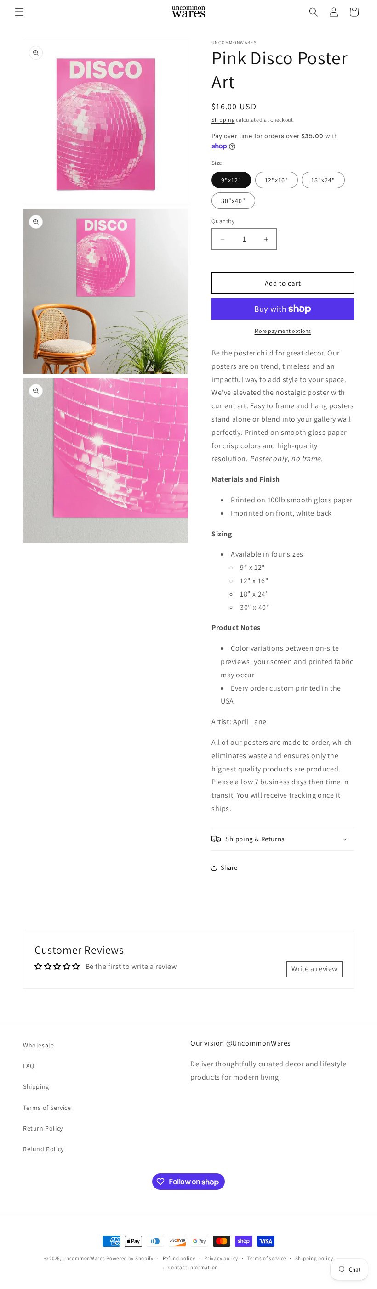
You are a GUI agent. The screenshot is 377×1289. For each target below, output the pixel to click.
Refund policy (179, 1258)
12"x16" (276, 180)
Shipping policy (314, 1258)
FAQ (28, 1066)
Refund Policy (43, 1149)
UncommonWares (84, 1258)
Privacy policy (221, 1258)
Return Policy (43, 1128)
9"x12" (231, 180)
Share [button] (229, 867)
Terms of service (266, 1258)
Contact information (193, 1267)
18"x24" (323, 180)
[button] (19, 12)
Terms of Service (47, 1107)
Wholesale (38, 1045)
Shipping (223, 119)
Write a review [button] (314, 969)
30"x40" (233, 201)
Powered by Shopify (130, 1258)
